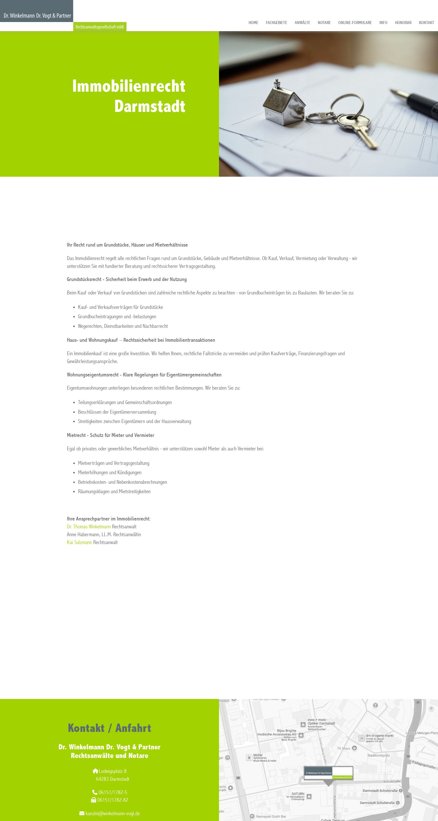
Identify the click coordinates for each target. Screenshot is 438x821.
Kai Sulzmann (79, 542)
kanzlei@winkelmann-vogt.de (113, 813)
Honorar (403, 22)
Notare (324, 22)
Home (253, 22)
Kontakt (426, 22)
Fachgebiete (276, 22)
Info (383, 22)
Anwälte (302, 22)
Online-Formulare (355, 22)
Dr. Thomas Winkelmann (89, 527)
